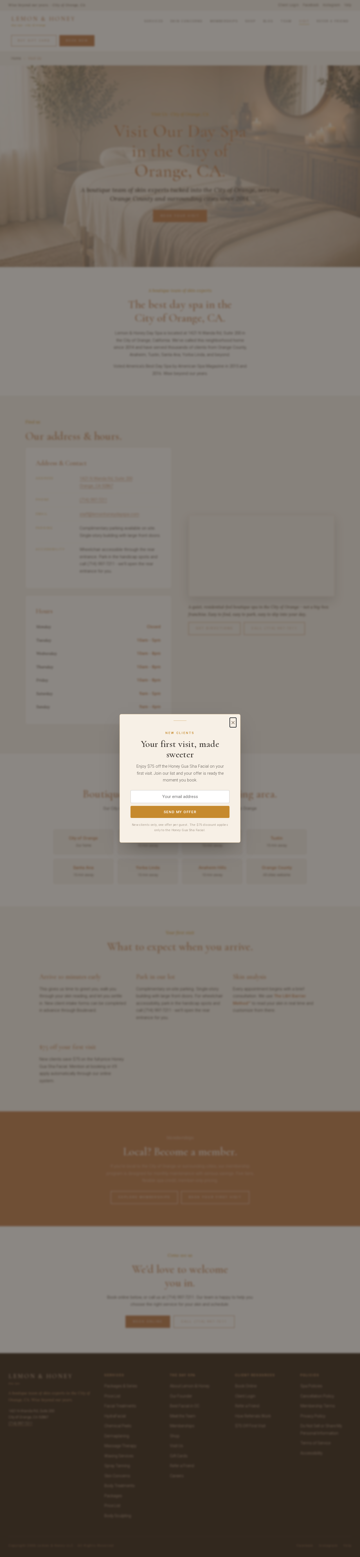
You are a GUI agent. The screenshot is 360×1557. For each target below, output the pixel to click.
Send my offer (180, 812)
